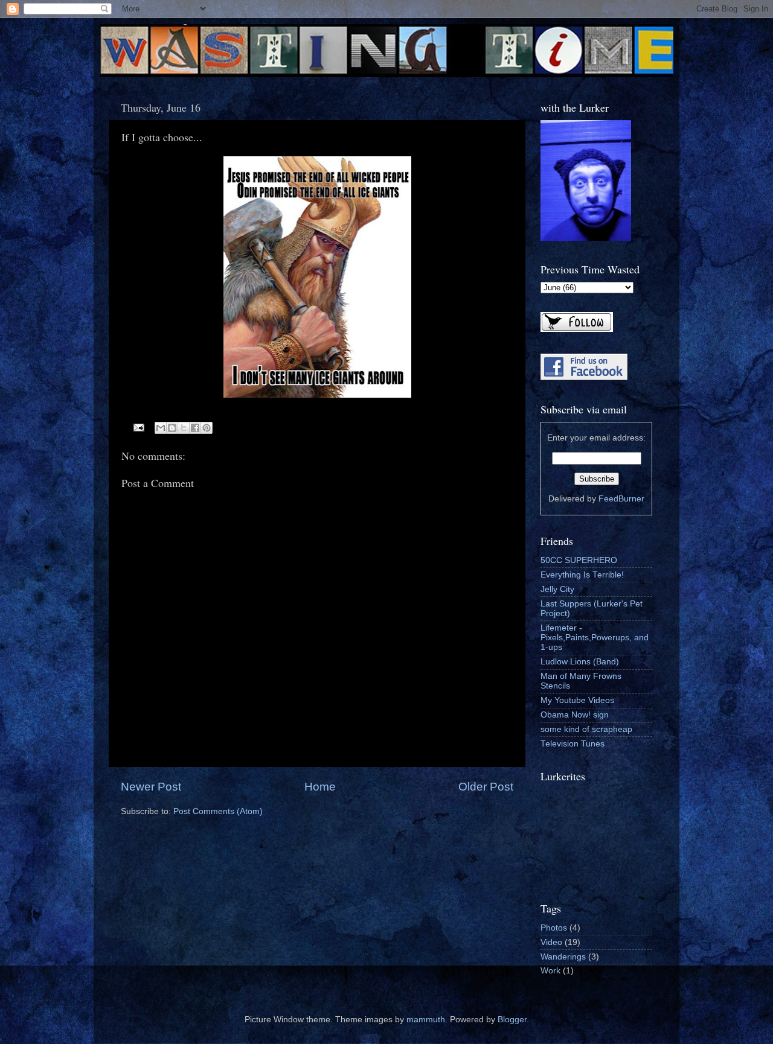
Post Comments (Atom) (218, 811)
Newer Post (151, 786)
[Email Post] (138, 426)
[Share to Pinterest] (206, 428)
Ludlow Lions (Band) (579, 661)
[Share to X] (184, 428)
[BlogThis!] (172, 428)
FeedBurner (621, 498)
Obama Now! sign (574, 714)
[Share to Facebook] (195, 428)
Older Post (485, 786)
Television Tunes (572, 743)
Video (551, 942)
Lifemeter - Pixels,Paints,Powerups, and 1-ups (594, 637)
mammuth (425, 1019)
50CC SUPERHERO (578, 560)
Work (550, 970)
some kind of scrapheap (586, 729)
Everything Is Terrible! (582, 574)
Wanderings (563, 956)
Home (320, 786)
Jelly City (557, 589)
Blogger (512, 1019)
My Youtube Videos (577, 700)
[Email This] (161, 428)
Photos (553, 927)
